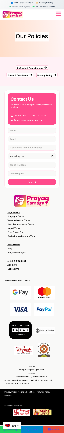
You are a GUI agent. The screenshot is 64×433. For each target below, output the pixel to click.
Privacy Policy (44, 75)
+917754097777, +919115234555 (31, 376)
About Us (12, 265)
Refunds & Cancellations (30, 68)
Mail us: (32, 366)
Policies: (8, 395)
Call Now (34, 429)
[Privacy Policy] (54, 74)
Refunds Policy (43, 392)
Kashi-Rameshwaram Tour (21, 236)
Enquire (55, 429)
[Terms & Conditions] (30, 74)
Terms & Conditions (18, 75)
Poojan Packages (16, 252)
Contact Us (13, 269)
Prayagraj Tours (15, 216)
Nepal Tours (13, 228)
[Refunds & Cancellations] (45, 67)
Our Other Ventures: (13, 406)
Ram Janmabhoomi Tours (20, 224)
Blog (9, 248)
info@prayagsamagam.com (31, 369)
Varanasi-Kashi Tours (18, 220)
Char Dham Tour (15, 232)
